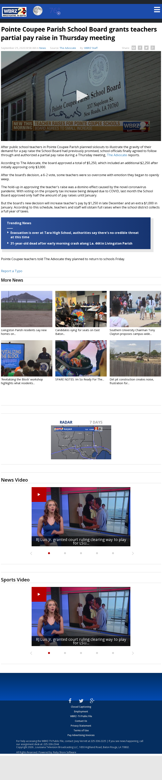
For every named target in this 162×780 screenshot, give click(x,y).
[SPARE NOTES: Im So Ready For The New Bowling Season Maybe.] (81, 358)
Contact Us (81, 721)
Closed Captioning (81, 706)
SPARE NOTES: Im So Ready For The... (79, 379)
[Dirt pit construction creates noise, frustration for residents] (135, 358)
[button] (81, 95)
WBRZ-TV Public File (81, 716)
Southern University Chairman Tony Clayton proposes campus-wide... (132, 332)
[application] (81, 96)
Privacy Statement (81, 725)
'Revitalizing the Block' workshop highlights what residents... (22, 381)
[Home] (15, 12)
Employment (81, 711)
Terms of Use (81, 730)
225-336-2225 (98, 741)
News (42, 48)
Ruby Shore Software (64, 752)
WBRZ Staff (91, 48)
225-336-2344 (51, 744)
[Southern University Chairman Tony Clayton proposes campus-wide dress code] (135, 309)
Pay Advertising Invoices (81, 735)
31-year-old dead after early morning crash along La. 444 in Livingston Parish (71, 243)
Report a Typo (11, 271)
